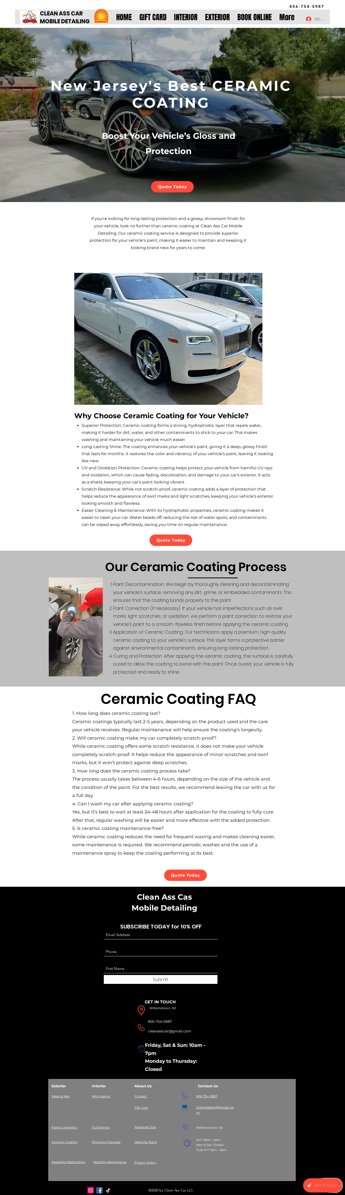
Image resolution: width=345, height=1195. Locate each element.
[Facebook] (99, 1190)
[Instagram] (90, 1190)
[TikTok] (108, 1190)
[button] (185, 17)
